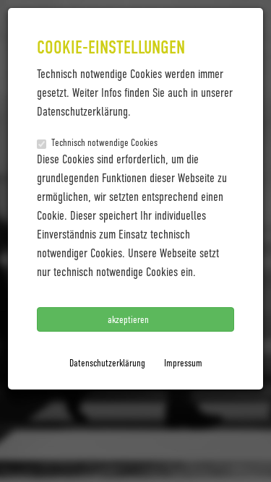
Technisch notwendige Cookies (104, 142)
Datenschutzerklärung (107, 362)
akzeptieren (129, 319)
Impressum (183, 362)
